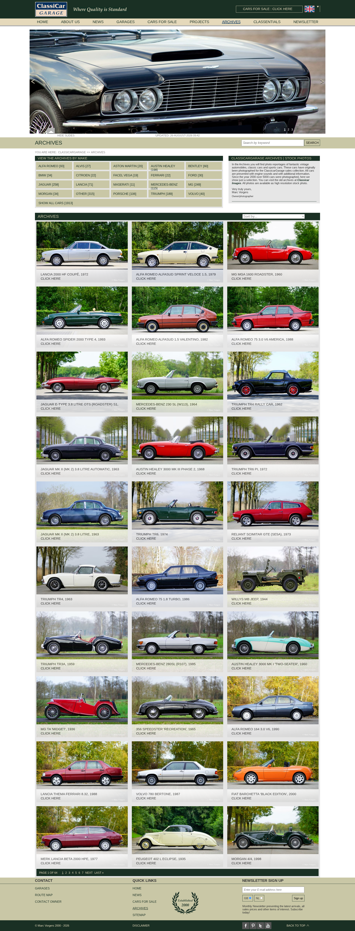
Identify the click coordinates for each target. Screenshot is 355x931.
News (98, 22)
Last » (99, 872)
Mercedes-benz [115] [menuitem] (164, 185)
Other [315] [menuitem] (85, 194)
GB (246, 898)
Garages (125, 22)
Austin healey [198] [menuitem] (163, 167)
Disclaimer (141, 925)
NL (257, 898)
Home (42, 22)
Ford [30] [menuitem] (195, 175)
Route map (44, 895)
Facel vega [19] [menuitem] (125, 175)
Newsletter (305, 22)
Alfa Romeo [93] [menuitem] (51, 166)
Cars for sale (162, 22)
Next (89, 872)
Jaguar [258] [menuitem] (48, 184)
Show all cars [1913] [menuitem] (55, 203)
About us (70, 22)
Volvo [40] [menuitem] (196, 194)
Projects (199, 22)
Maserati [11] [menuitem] (124, 184)
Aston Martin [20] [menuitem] (128, 166)
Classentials (266, 22)
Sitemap (139, 915)
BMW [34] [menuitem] (45, 175)
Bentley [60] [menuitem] (198, 166)
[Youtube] (267, 925)
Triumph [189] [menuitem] (162, 194)
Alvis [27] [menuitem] (83, 166)
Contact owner (48, 901)
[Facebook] (245, 925)
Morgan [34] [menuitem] (48, 194)
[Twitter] (260, 925)
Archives (231, 22)
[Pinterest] (253, 925)
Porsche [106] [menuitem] (124, 194)
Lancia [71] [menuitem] (84, 184)
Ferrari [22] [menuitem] (160, 175)
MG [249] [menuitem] (194, 184)
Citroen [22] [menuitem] (86, 175)
